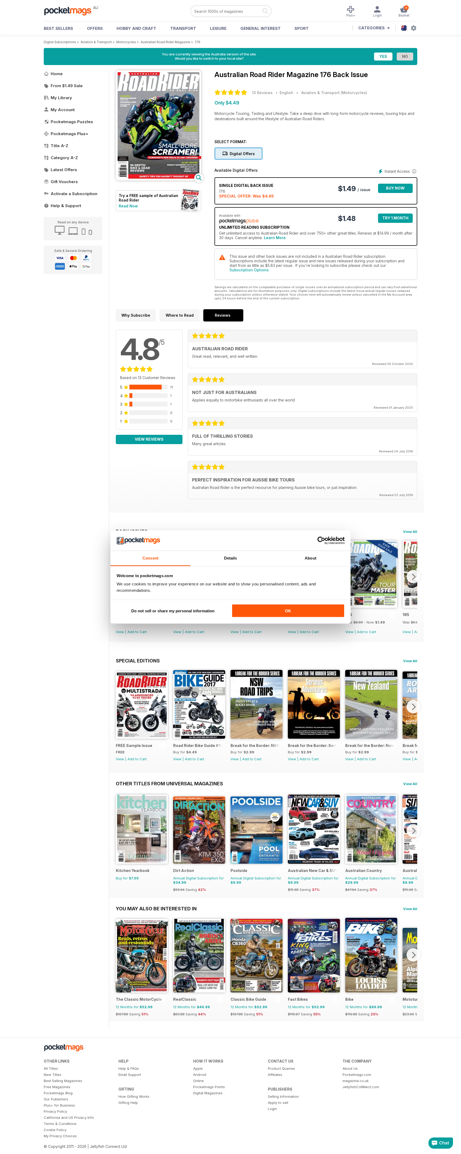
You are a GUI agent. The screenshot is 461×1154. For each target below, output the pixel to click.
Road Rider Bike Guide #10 (197, 745)
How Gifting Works (133, 1096)
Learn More (275, 237)
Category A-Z (64, 157)
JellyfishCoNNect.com (361, 1087)
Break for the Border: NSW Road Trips (255, 745)
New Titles (52, 1074)
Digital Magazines (207, 1093)
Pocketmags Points (209, 1087)
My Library (61, 97)
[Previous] (119, 706)
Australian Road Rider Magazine (165, 42)
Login (272, 1109)
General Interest (260, 28)
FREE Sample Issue (134, 745)
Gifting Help (128, 1102)
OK (288, 610)
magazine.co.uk (356, 1081)
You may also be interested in (156, 908)
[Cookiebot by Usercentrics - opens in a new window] (321, 541)
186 (348, 614)
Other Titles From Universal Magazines (169, 783)
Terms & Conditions (60, 1123)
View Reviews (149, 439)
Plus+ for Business (59, 1105)
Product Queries (281, 1068)
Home (57, 73)
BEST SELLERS (58, 28)
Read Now (128, 206)
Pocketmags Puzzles (72, 121)
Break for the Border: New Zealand (370, 745)
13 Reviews (262, 92)
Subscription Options (249, 270)
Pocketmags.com (357, 1074)
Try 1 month (395, 218)
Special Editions (138, 660)
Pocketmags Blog (58, 1093)
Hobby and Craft (136, 28)
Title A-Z (59, 145)
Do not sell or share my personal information (172, 610)
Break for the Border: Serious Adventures (312, 745)
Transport (183, 28)
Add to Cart (137, 632)
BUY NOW (395, 188)
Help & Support (66, 205)
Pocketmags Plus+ (69, 133)
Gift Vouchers (64, 181)
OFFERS (95, 28)
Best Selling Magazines (63, 1081)
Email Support (129, 1074)
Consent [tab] (150, 558)
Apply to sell (278, 1102)
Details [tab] (230, 558)
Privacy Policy (55, 1111)
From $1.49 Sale (67, 85)
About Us (350, 1068)
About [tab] (310, 558)
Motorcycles (126, 42)
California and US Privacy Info (69, 1117)
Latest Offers (64, 169)
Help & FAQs (128, 1068)
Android (199, 1074)
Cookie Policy (55, 1130)
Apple (198, 1068)
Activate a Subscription (74, 193)
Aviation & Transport (96, 42)
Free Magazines (57, 1087)
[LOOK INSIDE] (158, 179)
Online (198, 1081)
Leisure (218, 28)
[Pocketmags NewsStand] (70, 10)
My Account (63, 109)
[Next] (413, 576)
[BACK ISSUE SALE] (371, 606)
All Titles (51, 1068)
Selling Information (283, 1096)
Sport (302, 28)
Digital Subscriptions (60, 42)
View (120, 632)
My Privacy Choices (60, 1136)
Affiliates (275, 1074)
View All (410, 531)
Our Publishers (56, 1099)
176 (197, 42)
